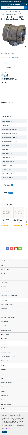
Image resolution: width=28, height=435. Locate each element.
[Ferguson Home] (14, 4)
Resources (3, 344)
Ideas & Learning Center (7, 347)
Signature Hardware (6, 404)
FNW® (2, 378)
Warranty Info (4, 321)
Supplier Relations (5, 360)
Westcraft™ (3, 408)
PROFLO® (3, 391)
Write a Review (15, 57)
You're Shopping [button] (12, 1)
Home (2, 11)
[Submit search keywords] (25, 7)
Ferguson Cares (5, 269)
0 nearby (6, 76)
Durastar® (3, 374)
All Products (8, 11)
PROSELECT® (4, 395)
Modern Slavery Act (6, 291)
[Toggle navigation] (1, 5)
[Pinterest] (11, 248)
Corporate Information (6, 257)
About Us (3, 260)
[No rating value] (5, 58)
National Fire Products (6, 382)
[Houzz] (20, 248)
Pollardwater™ (4, 387)
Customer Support (5, 300)
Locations (3, 313)
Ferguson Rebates (5, 334)
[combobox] (13, 7)
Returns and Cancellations (7, 317)
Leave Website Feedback (7, 304)
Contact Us (4, 308)
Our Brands (4, 365)
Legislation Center (5, 352)
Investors (3, 286)
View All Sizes (4, 63)
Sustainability (4, 282)
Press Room (4, 273)
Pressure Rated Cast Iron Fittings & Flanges (11, 13)
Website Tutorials (5, 326)
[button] (27, 413)
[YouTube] (16, 248)
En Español (4, 338)
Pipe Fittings (16, 11)
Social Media (4, 278)
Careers (3, 265)
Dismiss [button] (4, 431)
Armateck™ (3, 369)
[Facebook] (7, 248)
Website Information (6, 330)
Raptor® (3, 400)
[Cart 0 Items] (26, 5)
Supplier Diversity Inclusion (8, 356)
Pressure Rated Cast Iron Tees (8, 14)
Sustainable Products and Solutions (9, 295)
